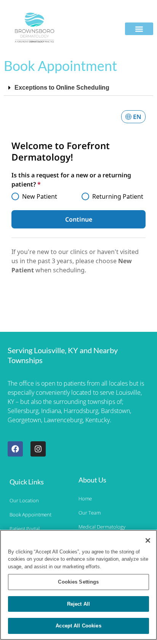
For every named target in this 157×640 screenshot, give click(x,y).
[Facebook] (15, 449)
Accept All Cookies (78, 626)
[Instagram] (38, 449)
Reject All (78, 604)
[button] (139, 29)
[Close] (147, 540)
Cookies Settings (78, 582)
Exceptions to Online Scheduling (61, 87)
